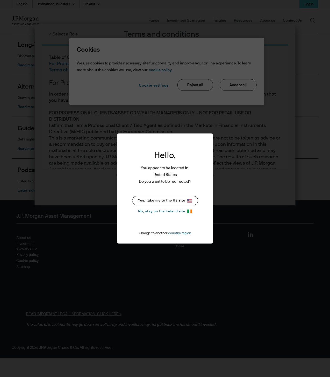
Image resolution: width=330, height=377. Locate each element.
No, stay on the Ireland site (161, 211)
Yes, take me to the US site (161, 200)
